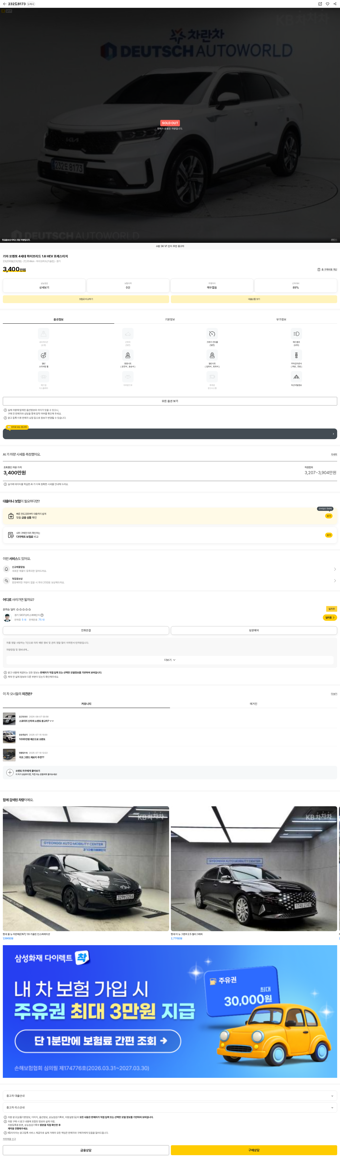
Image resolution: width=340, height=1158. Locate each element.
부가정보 (281, 319)
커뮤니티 (86, 704)
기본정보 (170, 319)
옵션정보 (59, 319)
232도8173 (21, 4)
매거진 (253, 704)
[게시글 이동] (170, 719)
